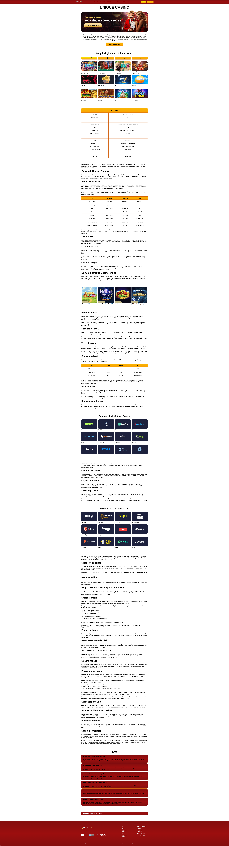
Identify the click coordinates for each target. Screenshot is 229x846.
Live (105, 58)
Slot (139, 58)
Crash (122, 58)
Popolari (88, 58)
